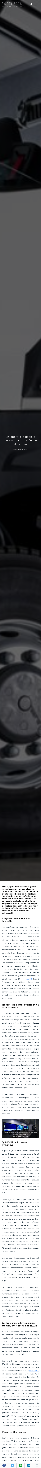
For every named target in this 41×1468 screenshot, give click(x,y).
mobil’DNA (33, 1371)
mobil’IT (28, 979)
